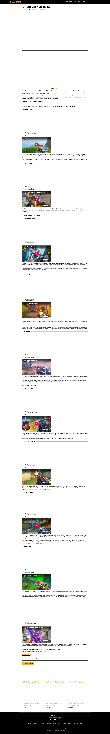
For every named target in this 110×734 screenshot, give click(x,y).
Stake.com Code (54, 724)
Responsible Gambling (61, 728)
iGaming (84, 1)
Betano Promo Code (78, 723)
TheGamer (56, 88)
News (67, 1)
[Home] (15, 1)
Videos (34, 723)
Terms (48, 728)
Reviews (75, 1)
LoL (38, 723)
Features (70, 1)
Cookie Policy (80, 728)
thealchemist (42, 9)
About (34, 728)
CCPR (74, 728)
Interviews (79, 1)
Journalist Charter (40, 728)
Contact (28, 728)
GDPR (69, 728)
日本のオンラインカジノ (65, 724)
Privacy (53, 728)
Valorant (34, 9)
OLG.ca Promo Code (44, 724)
